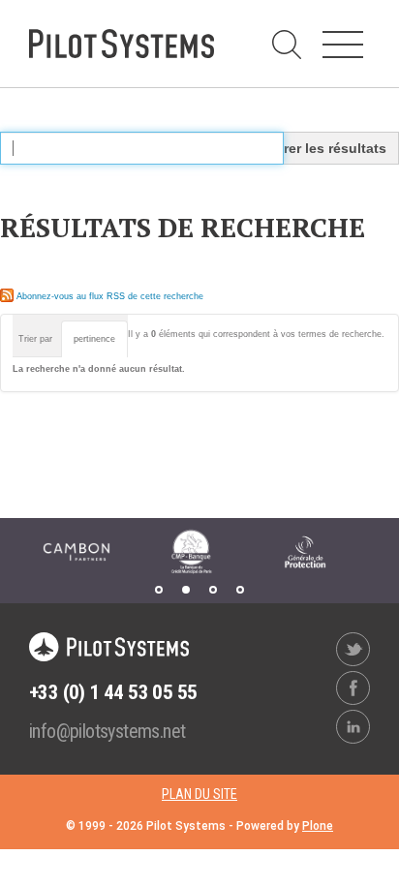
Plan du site (199, 794)
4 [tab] (240, 590)
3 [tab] (213, 590)
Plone (317, 826)
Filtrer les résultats (324, 148)
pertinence (94, 339)
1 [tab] (159, 590)
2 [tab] (186, 590)
